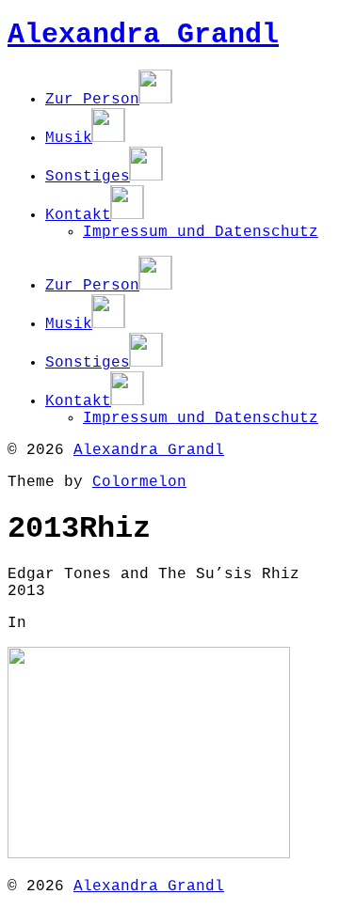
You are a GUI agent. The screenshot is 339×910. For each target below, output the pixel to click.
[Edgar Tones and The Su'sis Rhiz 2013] (149, 854)
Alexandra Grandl (143, 35)
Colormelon (139, 482)
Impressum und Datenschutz (200, 232)
